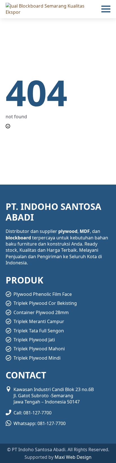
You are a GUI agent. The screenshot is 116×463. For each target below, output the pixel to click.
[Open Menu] (105, 8)
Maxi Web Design (73, 457)
